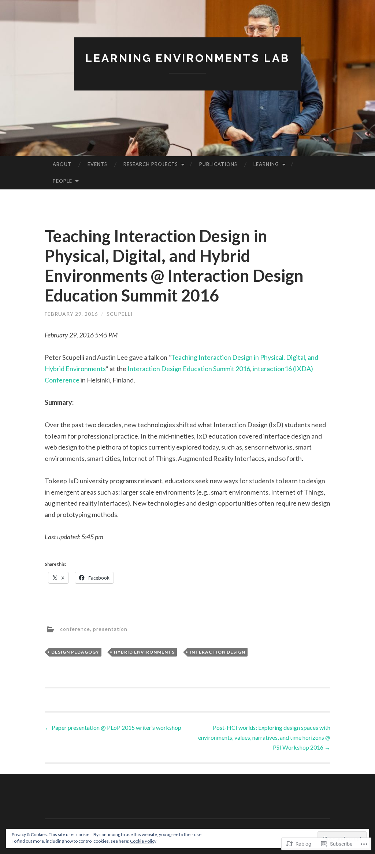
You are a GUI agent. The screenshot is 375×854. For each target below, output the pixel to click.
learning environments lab (187, 58)
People (62, 181)
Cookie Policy (143, 841)
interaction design (217, 652)
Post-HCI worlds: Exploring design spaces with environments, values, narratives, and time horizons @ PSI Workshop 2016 (264, 737)
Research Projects (150, 164)
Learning (266, 164)
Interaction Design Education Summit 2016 (188, 369)
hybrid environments (144, 652)
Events (97, 164)
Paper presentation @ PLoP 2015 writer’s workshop (113, 727)
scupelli (120, 314)
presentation (110, 629)
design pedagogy (75, 652)
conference (75, 629)
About (62, 164)
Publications (218, 164)
